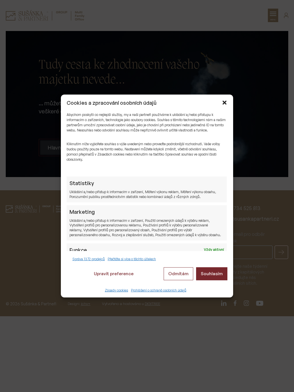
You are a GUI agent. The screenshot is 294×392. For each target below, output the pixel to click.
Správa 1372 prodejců (88, 259)
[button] (224, 103)
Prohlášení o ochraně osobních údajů (158, 290)
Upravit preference (114, 273)
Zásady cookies (116, 290)
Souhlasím (212, 273)
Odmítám (178, 273)
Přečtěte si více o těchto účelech (132, 259)
